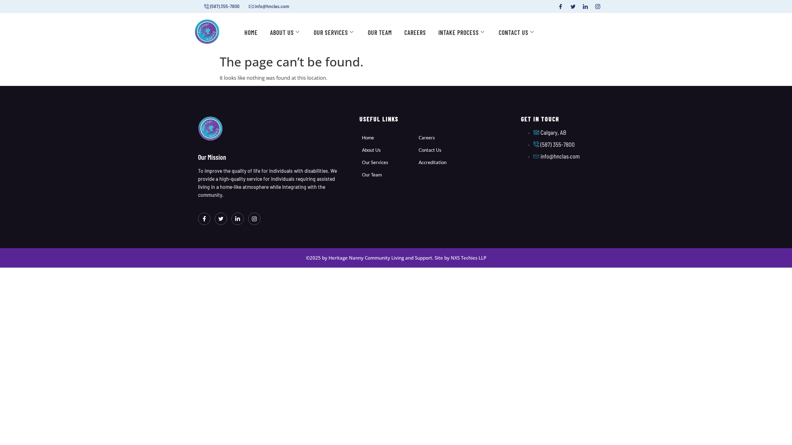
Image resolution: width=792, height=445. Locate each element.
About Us (282, 32)
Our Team (380, 32)
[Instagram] (597, 6)
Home (251, 32)
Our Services (331, 32)
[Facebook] (560, 6)
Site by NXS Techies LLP (460, 258)
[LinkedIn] (585, 6)
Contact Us (513, 32)
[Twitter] (572, 6)
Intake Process (458, 32)
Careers (415, 32)
